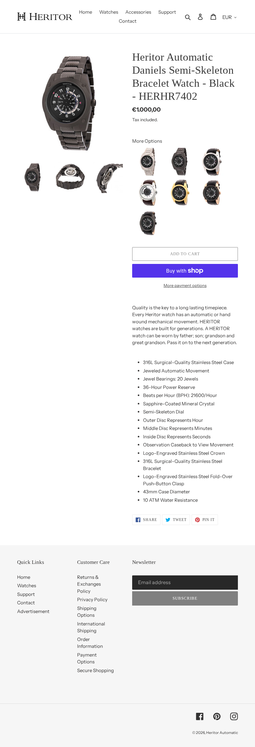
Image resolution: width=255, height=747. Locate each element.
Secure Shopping (95, 670)
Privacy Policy (92, 599)
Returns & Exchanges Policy (89, 584)
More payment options (185, 285)
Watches (26, 585)
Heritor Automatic (222, 732)
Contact (26, 603)
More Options (147, 141)
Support (26, 594)
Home (23, 577)
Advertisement (33, 611)
